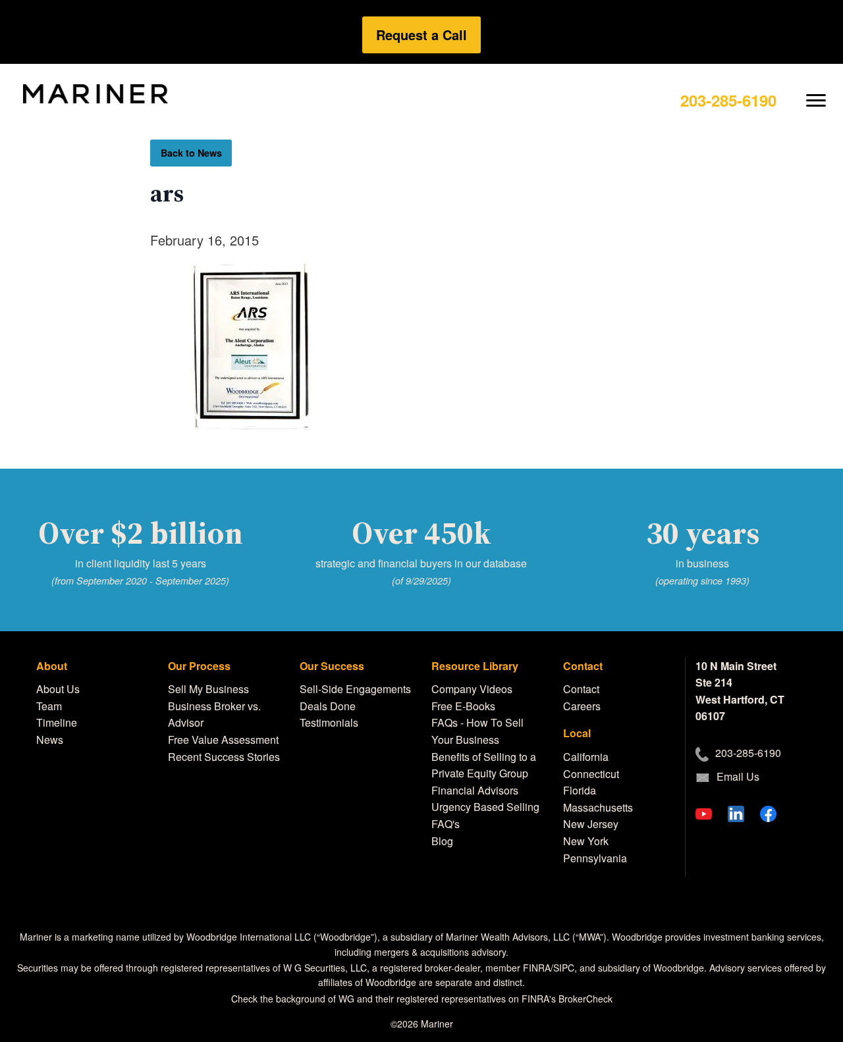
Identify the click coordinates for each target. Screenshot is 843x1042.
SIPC (563, 967)
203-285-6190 (728, 100)
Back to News (191, 152)
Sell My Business (208, 688)
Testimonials (329, 722)
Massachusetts (598, 807)
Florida (579, 790)
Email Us (738, 776)
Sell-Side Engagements (355, 688)
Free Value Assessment (223, 739)
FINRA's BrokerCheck (567, 998)
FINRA (537, 967)
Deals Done (328, 706)
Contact (581, 688)
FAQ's (445, 823)
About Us (58, 688)
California (586, 756)
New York (586, 840)
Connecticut (591, 773)
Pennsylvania (595, 858)
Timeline (56, 722)
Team (49, 706)
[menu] (816, 90)
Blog (442, 840)
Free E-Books (463, 706)
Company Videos (471, 688)
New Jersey (590, 823)
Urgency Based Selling (485, 806)
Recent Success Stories (224, 756)
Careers (582, 706)
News (49, 739)
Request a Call (421, 34)
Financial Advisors (474, 790)
